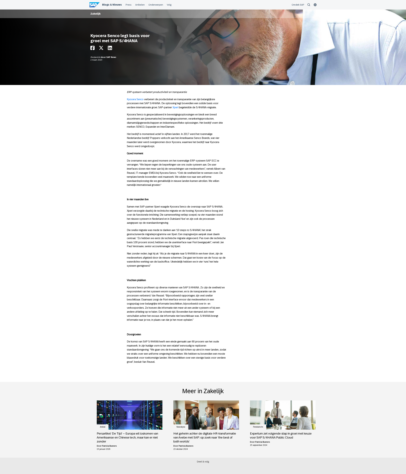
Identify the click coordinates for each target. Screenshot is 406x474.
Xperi (175, 107)
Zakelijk (95, 13)
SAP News (111, 57)
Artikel (102, 427)
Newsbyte (181, 427)
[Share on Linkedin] (110, 48)
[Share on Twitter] (101, 48)
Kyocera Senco (135, 99)
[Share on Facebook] (92, 48)
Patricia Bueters (109, 446)
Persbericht (95, 57)
